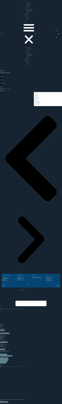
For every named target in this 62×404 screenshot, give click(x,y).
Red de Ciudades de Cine (29, 9)
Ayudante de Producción (37, 102)
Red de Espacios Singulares (30, 54)
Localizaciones (26, 14)
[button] (29, 34)
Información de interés (29, 55)
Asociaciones (28, 12)
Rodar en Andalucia (27, 7)
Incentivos (26, 15)
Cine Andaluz (28, 6)
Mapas (27, 19)
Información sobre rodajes (20, 277)
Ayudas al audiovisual (20, 278)
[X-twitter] (3, 286)
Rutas (27, 18)
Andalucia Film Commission (27, 2)
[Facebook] (2, 286)
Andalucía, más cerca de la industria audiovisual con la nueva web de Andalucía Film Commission (12, 399)
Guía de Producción (27, 58)
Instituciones (28, 4)
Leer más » (1, 400)
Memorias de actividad (5, 278)
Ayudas (27, 11)
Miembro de (28, 5)
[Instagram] (4, 286)
